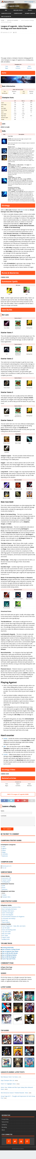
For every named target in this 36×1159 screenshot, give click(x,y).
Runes (3, 887)
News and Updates (18, 10)
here (22, 210)
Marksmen (29, 68)
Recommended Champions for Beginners (13, 916)
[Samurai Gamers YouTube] (21, 1141)
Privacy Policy (5, 1119)
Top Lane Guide (6, 931)
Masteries (4, 889)
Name (2, 811)
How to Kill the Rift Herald (9, 953)
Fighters (18, 66)
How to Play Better (6, 16)
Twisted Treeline (6, 880)
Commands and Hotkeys (8, 918)
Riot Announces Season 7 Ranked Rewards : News (14, 1093)
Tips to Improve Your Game (10, 951)
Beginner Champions (30, 13)
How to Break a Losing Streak (11, 949)
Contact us (4, 1124)
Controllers (18, 68)
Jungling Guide (6, 939)
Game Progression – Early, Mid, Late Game (13, 926)
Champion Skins (6, 897)
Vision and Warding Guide (9, 930)
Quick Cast (5, 920)
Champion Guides (18, 13)
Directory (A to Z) (6, 866)
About (3, 1130)
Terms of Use (5, 1122)
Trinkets (4, 895)
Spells (3, 885)
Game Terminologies (7, 913)
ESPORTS (30, 10)
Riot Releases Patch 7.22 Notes (9, 1077)
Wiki (6, 10)
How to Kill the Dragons (9, 957)
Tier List (4, 868)
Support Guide (6, 937)
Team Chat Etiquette (7, 914)
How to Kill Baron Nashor (9, 955)
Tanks (6, 66)
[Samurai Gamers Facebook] (8, 1141)
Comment (3, 816)
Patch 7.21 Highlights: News (8, 1084)
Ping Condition (6, 922)
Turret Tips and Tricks (8, 959)
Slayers (29, 66)
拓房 (15, 32)
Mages (6, 68)
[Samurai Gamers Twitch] (27, 1141)
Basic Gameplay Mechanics (9, 909)
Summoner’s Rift (6, 878)
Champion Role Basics (8, 911)
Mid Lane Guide (6, 933)
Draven (6, 754)
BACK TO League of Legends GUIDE (18, 794)
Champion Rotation (6, 13)
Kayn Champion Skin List (7, 1080)
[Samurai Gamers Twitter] (14, 1141)
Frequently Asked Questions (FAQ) (11, 907)
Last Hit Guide (6, 928)
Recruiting (4, 1127)
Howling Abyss (6, 882)
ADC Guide (5, 935)
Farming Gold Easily (8, 947)
